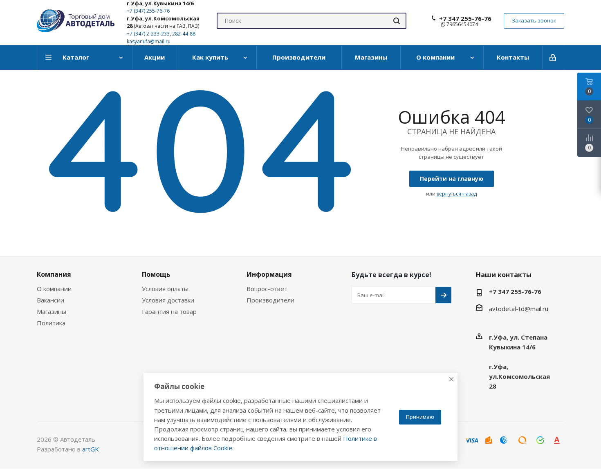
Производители (270, 300)
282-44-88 (183, 33)
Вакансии (50, 300)
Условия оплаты (165, 289)
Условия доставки (168, 300)
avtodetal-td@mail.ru (518, 309)
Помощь (156, 274)
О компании (54, 289)
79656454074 (461, 24)
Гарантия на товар (169, 311)
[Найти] (396, 21)
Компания (54, 274)
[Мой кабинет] (553, 57)
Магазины (51, 311)
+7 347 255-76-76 (465, 18)
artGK (90, 449)
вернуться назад (457, 193)
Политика (51, 323)
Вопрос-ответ (267, 289)
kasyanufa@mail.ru (148, 41)
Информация (269, 274)
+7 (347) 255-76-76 (148, 10)
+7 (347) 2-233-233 (148, 33)
